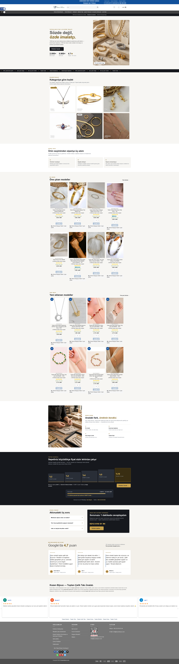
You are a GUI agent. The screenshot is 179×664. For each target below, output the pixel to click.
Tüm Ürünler (68, 12)
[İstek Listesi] (114, 7)
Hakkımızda (56, 644)
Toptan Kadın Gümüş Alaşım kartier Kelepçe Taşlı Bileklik (115, 260)
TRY (3, 12)
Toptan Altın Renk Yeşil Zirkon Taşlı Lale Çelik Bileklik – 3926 (59, 375)
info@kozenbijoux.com (96, 639)
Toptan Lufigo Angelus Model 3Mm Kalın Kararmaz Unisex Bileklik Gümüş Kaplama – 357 (77, 261)
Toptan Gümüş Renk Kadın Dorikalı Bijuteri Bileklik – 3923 (115, 375)
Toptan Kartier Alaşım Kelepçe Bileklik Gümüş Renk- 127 (96, 210)
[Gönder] (97, 7)
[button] (119, 7)
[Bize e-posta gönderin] (116, 3)
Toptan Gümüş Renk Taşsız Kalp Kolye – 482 (115, 210)
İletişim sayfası (97, 528)
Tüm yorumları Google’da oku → (113, 546)
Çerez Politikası (57, 641)
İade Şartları (56, 639)
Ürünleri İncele (57, 49)
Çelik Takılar (87, 12)
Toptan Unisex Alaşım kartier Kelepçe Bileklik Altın (59, 210)
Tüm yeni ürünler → (124, 295)
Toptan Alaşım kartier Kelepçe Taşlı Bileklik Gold (77, 210)
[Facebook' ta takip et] (105, 3)
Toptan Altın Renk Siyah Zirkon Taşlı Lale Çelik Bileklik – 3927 (115, 326)
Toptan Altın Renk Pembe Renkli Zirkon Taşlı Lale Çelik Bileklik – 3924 (96, 376)
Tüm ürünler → (125, 180)
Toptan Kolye (90, 619)
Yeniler (75, 12)
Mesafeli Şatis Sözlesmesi (59, 631)
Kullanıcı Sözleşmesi (58, 629)
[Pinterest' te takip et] (121, 3)
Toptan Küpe (106, 619)
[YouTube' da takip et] (123, 3)
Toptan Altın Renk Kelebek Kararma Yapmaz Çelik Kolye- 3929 (77, 326)
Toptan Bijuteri (65, 619)
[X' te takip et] (112, 3)
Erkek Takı (80, 12)
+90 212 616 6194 (101, 500)
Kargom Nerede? (76, 634)
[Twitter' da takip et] (114, 3)
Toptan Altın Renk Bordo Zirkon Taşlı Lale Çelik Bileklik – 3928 (96, 326)
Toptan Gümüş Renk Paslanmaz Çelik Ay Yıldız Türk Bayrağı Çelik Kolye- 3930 (59, 327)
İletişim (104, 12)
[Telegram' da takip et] (125, 3)
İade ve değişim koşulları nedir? (60, 528)
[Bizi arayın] (118, 3)
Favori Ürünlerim (114, 1)
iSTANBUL (93, 637)
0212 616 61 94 (97, 523)
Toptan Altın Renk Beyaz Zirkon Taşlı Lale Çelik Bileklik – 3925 (77, 375)
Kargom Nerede (122, 1)
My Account (107, 1)
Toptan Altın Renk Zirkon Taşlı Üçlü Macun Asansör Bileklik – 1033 (96, 260)
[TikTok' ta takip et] (109, 3)
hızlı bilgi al (89, 500)
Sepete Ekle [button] (59, 223)
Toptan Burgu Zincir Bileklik (59, 259)
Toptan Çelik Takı (81, 619)
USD (3, 8)
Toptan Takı (73, 619)
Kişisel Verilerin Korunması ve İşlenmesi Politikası (60, 635)
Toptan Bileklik (98, 619)
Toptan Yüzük (113, 619)
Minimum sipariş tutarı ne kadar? (60, 517)
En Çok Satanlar (96, 12)
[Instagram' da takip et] (107, 3)
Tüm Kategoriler (58, 12)
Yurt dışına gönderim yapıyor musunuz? (62, 523)
